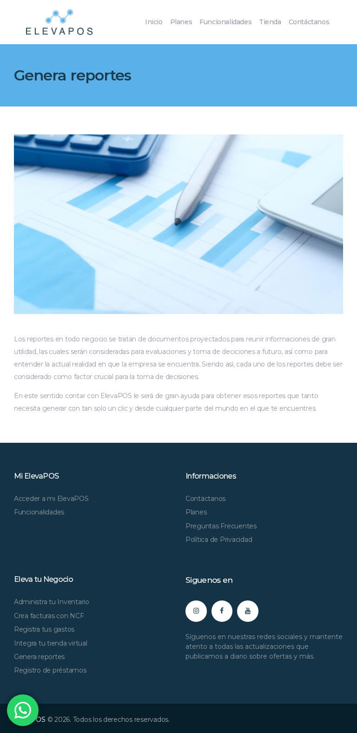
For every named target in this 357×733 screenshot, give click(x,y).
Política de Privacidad (218, 539)
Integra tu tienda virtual (50, 643)
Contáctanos (205, 498)
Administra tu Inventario (51, 602)
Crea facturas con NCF (49, 616)
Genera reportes (39, 657)
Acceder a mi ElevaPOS (51, 498)
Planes (195, 512)
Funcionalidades (39, 512)
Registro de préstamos (50, 670)
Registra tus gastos (44, 629)
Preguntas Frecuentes (221, 526)
